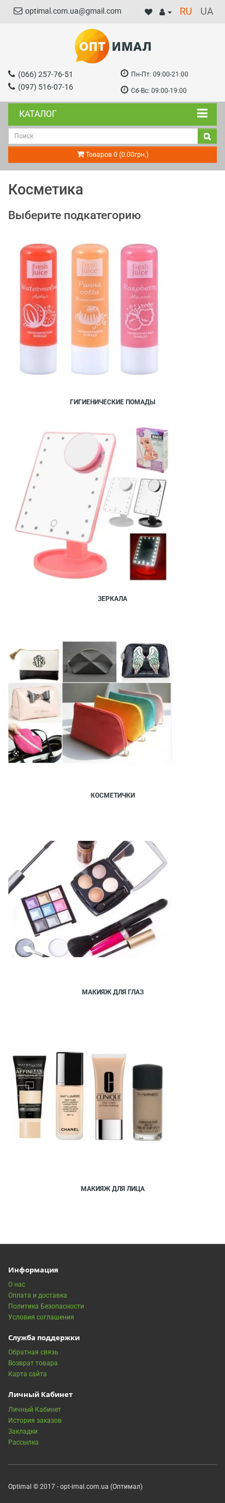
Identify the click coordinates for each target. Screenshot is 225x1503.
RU (186, 11)
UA (207, 11)
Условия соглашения (41, 1317)
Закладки (23, 1431)
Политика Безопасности (46, 1306)
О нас (16, 1284)
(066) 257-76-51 (45, 74)
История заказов (35, 1420)
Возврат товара (33, 1363)
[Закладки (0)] (148, 12)
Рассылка (23, 1442)
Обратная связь (33, 1352)
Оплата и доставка (37, 1295)
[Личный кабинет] (165, 12)
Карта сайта (27, 1374)
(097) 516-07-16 (45, 86)
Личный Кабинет (34, 1409)
